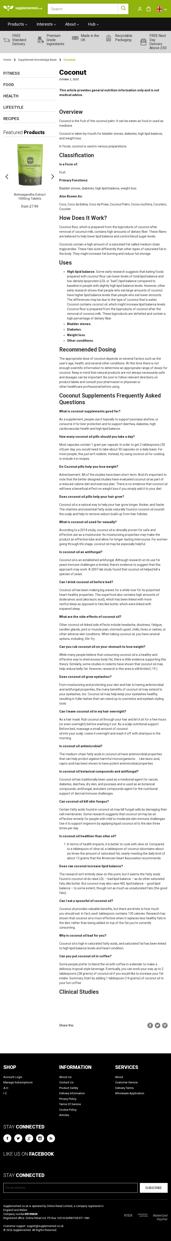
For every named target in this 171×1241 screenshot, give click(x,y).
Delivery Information (72, 1093)
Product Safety (68, 1088)
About (119, 1077)
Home (7, 59)
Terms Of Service (70, 1104)
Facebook (7, 1138)
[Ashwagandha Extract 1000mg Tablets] (29, 174)
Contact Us (66, 1082)
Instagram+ (40, 1138)
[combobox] (88, 9)
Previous (6, 176)
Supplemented (22, 1230)
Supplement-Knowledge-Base (37, 59)
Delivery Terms (124, 1088)
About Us (65, 1077)
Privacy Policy (67, 1098)
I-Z (5, 1093)
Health (10, 96)
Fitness (11, 73)
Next (52, 176)
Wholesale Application (129, 1093)
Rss (51, 1138)
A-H (5, 1088)
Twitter (18, 1138)
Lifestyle (13, 107)
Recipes (11, 118)
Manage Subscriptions (18, 1082)
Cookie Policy (68, 1109)
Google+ (29, 1138)
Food (8, 84)
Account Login (12, 1077)
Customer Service (126, 1082)
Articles (64, 1115)
